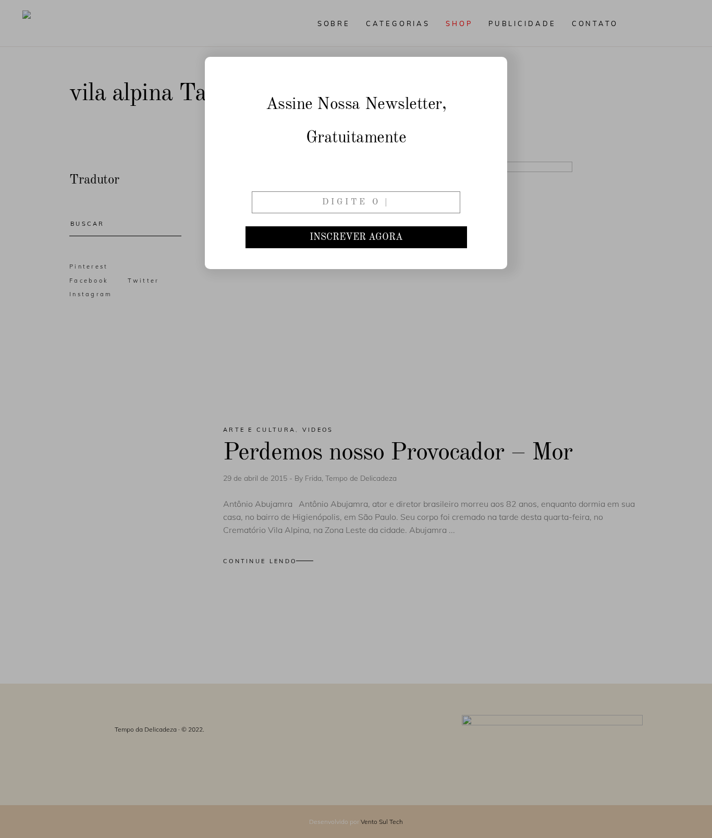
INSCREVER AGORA (356, 237)
